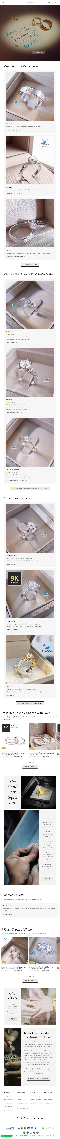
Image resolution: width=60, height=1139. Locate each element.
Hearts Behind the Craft (36, 1103)
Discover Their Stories (12, 1019)
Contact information (50, 1135)
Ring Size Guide (7, 914)
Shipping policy (41, 1135)
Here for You (7, 1110)
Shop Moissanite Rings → (13, 412)
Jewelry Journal (8, 1106)
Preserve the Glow (8, 1103)
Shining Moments (48, 1099)
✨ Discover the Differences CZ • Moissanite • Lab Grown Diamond (30, 488)
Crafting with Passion (47, 879)
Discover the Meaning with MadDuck (38, 1078)
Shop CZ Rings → (11, 342)
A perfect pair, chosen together (14, 256)
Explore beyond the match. (30, 264)
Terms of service (32, 1135)
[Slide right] (33, 762)
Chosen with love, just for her (14, 193)
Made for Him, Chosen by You (14, 130)
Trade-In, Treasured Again (22, 1104)
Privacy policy (18, 1135)
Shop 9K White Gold (11, 629)
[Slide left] (26, 762)
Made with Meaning (35, 1096)
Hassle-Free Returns (9, 1099)
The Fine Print (20, 1112)
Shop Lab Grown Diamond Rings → (16, 480)
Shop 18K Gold (10, 695)
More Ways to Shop (48, 1103)
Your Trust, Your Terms (22, 1108)
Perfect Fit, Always (21, 1099)
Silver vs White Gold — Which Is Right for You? (30, 703)
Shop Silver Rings (11, 564)
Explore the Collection (30, 766)
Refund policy (25, 1135)
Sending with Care (8, 1096)
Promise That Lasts (22, 1096)
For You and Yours (38, 52)
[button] (3, 2)
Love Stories (47, 1096)
